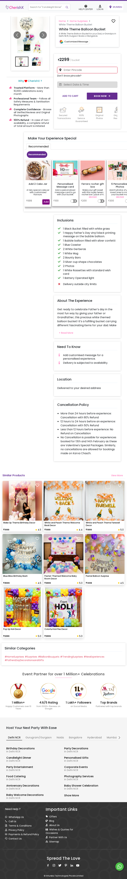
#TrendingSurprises (71, 656)
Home (62, 21)
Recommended (37, 154)
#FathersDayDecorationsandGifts (24, 660)
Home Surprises (79, 21)
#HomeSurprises (14, 656)
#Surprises (31, 656)
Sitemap (54, 841)
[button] (40, 7)
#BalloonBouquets (48, 656)
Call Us (12, 821)
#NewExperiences (94, 656)
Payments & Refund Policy (24, 834)
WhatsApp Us (16, 817)
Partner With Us (58, 837)
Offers (53, 816)
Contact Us (15, 838)
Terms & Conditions (20, 825)
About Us (54, 825)
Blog (51, 821)
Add (46, 202)
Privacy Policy (16, 830)
